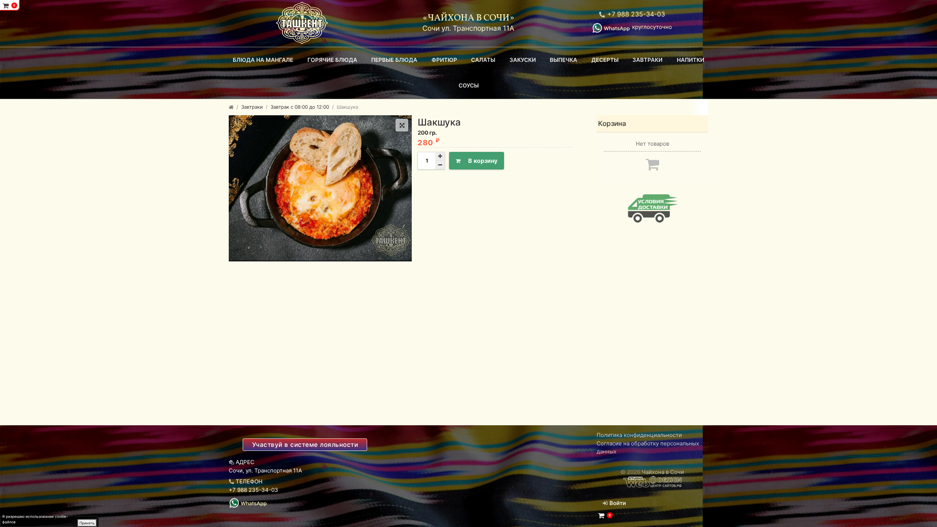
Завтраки (647, 59)
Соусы (469, 85)
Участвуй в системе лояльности (305, 444)
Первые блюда (394, 59)
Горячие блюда (332, 59)
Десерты (605, 59)
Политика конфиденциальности (639, 434)
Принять (87, 523)
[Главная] (231, 107)
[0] (601, 515)
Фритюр (444, 59)
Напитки (690, 59)
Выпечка (563, 59)
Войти (617, 503)
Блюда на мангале (263, 59)
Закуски (522, 59)
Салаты (483, 59)
